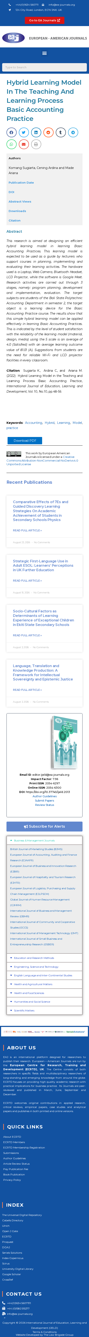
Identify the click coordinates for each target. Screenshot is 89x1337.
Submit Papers (44, 800)
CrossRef (7, 1279)
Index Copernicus (12, 1258)
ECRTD (6, 1236)
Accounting (33, 423)
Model (77, 423)
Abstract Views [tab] (20, 201)
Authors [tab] (15, 158)
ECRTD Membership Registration (24, 1147)
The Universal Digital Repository (22, 1215)
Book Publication (14, 1174)
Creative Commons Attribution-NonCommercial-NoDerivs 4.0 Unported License (42, 460)
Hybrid (49, 423)
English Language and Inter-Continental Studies (43, 975)
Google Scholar (11, 1274)
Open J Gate (10, 1231)
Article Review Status (16, 1163)
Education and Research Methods (34, 957)
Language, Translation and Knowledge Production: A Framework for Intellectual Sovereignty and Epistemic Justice (43, 672)
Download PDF (25, 441)
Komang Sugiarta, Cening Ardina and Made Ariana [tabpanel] (41, 170)
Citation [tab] (15, 220)
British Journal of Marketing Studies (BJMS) (36, 849)
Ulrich (6, 1225)
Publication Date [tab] (21, 182)
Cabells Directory (12, 1220)
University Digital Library (17, 1268)
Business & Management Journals (34, 840)
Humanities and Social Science (32, 1001)
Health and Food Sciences (29, 993)
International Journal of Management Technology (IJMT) (44, 933)
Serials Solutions (12, 1252)
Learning (63, 423)
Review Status (44, 805)
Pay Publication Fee (15, 1169)
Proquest (7, 1241)
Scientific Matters (24, 1010)
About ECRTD (12, 1136)
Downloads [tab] (17, 211)
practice (12, 428)
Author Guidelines (45, 796)
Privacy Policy (12, 1179)
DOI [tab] (11, 192)
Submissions (11, 1152)
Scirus (6, 1263)
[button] (44, 53)
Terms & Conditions (45, 1332)
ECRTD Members (14, 1142)
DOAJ (6, 1247)
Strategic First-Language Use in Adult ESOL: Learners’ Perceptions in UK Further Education (43, 565)
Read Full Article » (27, 530)
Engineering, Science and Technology (36, 966)
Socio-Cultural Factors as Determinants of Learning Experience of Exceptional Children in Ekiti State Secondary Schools (43, 618)
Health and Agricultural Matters (33, 984)
